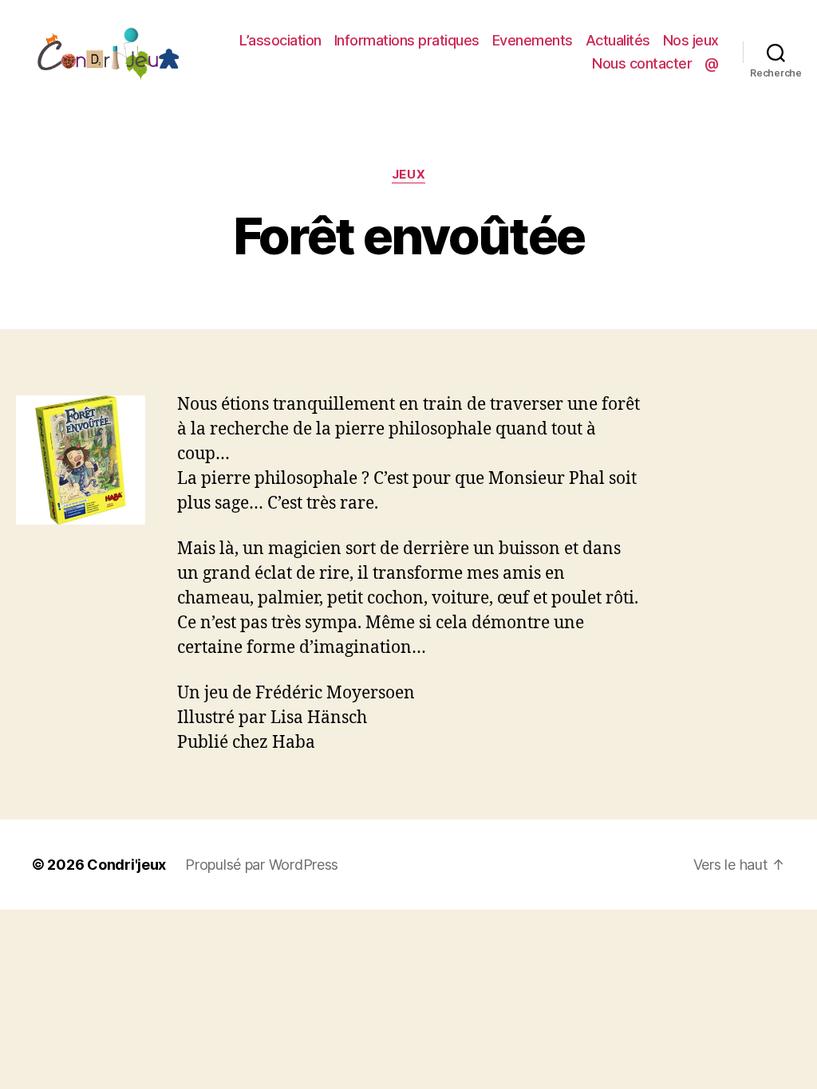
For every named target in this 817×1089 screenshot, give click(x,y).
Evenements (532, 40)
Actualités (618, 40)
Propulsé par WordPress (261, 864)
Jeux (408, 174)
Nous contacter (642, 63)
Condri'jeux (126, 864)
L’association (280, 40)
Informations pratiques (407, 40)
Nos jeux (691, 40)
